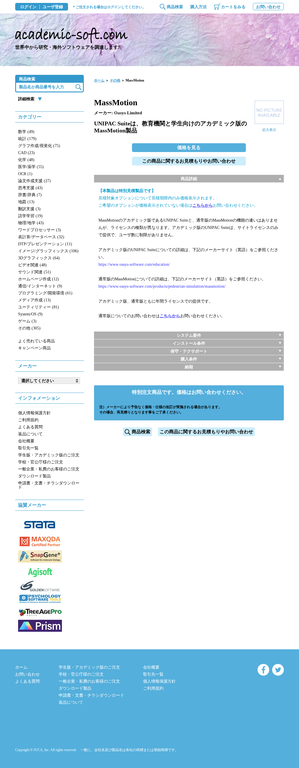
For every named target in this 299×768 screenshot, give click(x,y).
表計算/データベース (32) (41, 237)
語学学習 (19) (30, 216)
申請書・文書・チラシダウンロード (48, 485)
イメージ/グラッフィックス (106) (48, 251)
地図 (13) (26, 202)
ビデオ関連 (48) (32, 265)
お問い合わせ (268, 7)
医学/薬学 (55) (31, 167)
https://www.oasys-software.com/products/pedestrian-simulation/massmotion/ (161, 286)
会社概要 (26, 441)
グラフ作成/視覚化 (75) (39, 146)
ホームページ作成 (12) (38, 279)
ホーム (99, 80)
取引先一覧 (28, 448)
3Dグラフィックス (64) (39, 258)
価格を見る (189, 147)
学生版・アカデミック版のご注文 (48, 455)
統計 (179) (27, 139)
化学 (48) (26, 160)
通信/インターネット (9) (40, 286)
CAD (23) (26, 153)
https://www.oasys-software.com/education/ (134, 264)
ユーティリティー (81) (38, 307)
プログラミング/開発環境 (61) (45, 293)
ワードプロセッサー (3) (39, 230)
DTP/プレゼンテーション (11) (45, 244)
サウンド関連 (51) (34, 272)
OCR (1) (25, 174)
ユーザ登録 (53, 7)
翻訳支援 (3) (29, 209)
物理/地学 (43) (31, 223)
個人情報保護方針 (34, 413)
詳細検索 (26, 99)
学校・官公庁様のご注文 (40, 462)
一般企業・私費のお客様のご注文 (48, 469)
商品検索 (175, 7)
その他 (115, 80)
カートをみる (233, 7)
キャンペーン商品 (34, 348)
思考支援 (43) (30, 188)
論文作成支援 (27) (34, 181)
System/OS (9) (30, 314)
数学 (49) (26, 132)
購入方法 (198, 7)
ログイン (28, 7)
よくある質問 (30, 427)
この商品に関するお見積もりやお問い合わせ (189, 160)
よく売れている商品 (36, 341)
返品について (30, 434)
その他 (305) (29, 328)
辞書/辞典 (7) (30, 195)
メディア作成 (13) (34, 300)
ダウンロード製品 (34, 476)
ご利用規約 (28, 420)
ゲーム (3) (27, 321)
